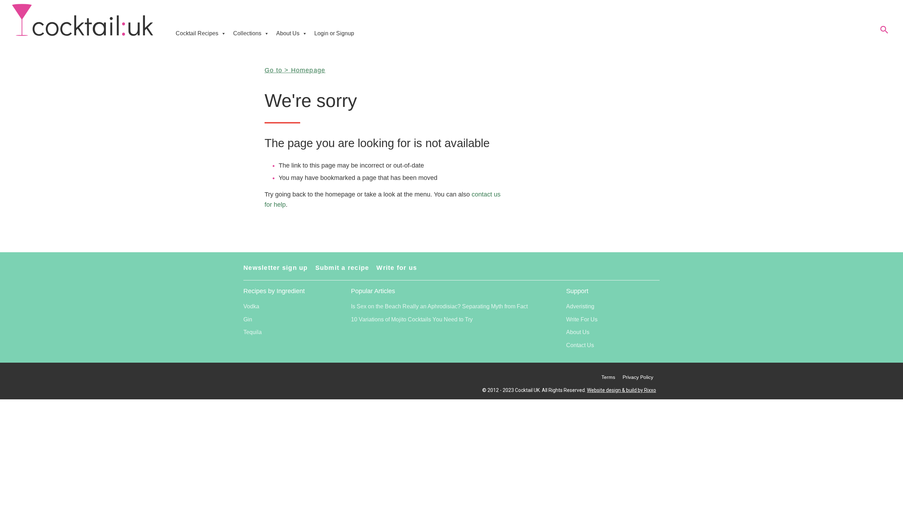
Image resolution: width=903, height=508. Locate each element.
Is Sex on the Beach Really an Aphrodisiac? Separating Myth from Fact (439, 306)
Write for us (396, 267)
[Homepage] (82, 20)
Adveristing (580, 306)
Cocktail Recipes (197, 33)
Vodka (251, 306)
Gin (247, 319)
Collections (247, 33)
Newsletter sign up (275, 267)
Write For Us (582, 319)
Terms (608, 377)
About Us (287, 33)
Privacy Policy (638, 377)
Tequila (252, 332)
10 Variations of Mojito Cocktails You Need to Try (412, 319)
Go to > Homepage (295, 70)
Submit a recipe (342, 267)
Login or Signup (334, 33)
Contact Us (580, 345)
